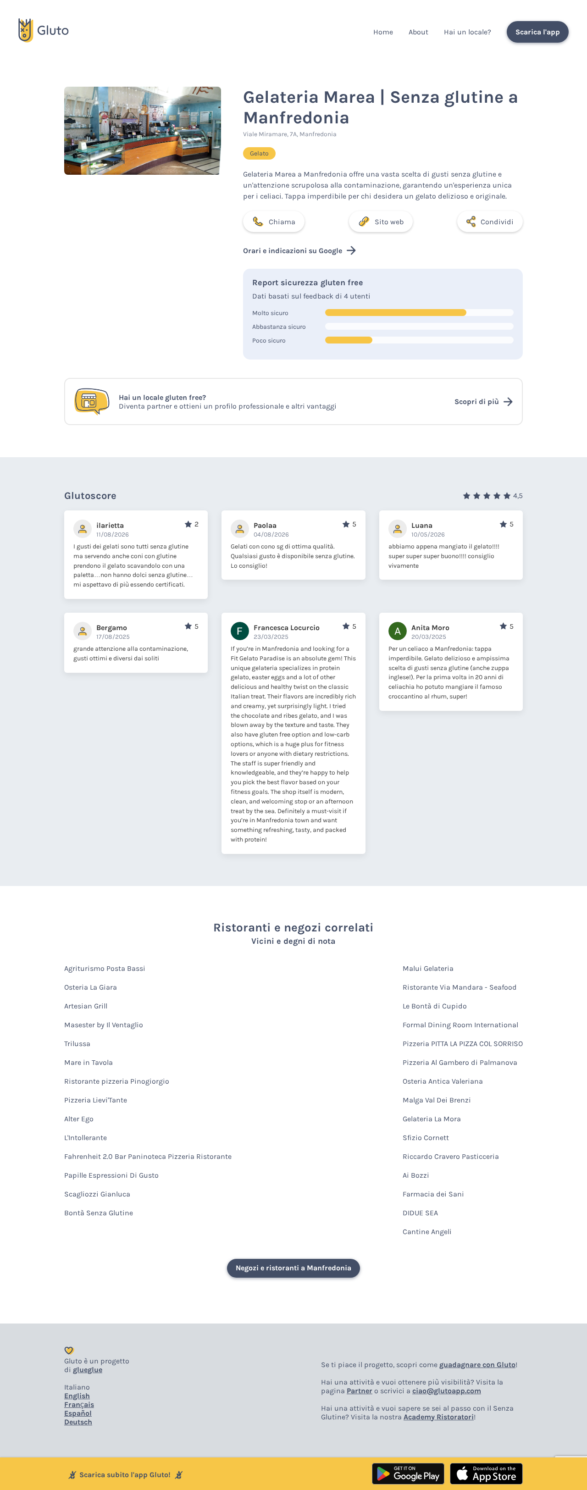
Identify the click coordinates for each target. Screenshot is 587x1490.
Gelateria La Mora (432, 1118)
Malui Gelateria (428, 968)
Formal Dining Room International (460, 1024)
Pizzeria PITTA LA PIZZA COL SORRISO (463, 1043)
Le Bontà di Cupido (435, 1006)
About (418, 32)
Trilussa (77, 1043)
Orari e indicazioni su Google (292, 250)
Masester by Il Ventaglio (103, 1024)
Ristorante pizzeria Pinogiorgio (116, 1081)
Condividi (497, 221)
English (77, 1395)
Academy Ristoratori (439, 1416)
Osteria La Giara (90, 987)
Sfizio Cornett (426, 1137)
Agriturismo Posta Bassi (104, 968)
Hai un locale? (467, 32)
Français (79, 1404)
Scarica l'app (537, 32)
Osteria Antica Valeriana (443, 1081)
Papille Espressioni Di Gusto (111, 1175)
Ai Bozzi (416, 1175)
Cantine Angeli (427, 1231)
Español (78, 1413)
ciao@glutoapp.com (446, 1390)
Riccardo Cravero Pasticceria (451, 1156)
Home (383, 32)
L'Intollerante (85, 1137)
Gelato (259, 153)
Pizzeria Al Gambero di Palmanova (460, 1062)
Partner (359, 1390)
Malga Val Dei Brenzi (437, 1100)
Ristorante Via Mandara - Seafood (460, 987)
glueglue (87, 1369)
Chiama (282, 221)
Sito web (389, 221)
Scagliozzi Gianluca (97, 1194)
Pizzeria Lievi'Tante (95, 1100)
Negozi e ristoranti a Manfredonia (293, 1267)
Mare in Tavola (88, 1062)
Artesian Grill (85, 1006)
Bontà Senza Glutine (98, 1212)
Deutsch (78, 1422)
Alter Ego (79, 1118)
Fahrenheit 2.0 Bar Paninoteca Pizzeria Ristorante (148, 1156)
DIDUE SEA (420, 1212)
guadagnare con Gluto (477, 1364)
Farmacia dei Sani (433, 1194)
